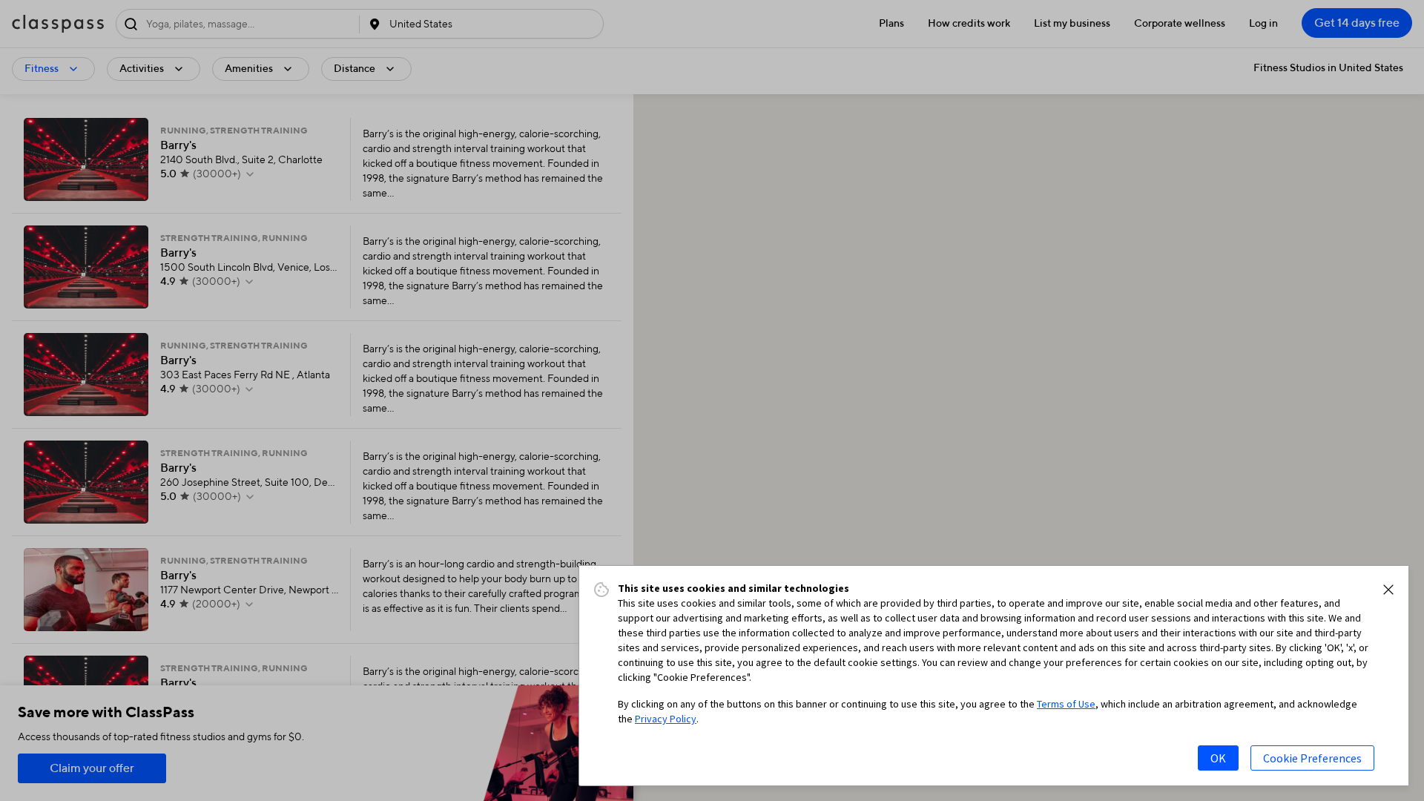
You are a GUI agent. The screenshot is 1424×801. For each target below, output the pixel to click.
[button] (1388, 589)
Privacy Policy (665, 718)
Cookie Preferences (1312, 758)
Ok (1218, 758)
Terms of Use (1066, 704)
